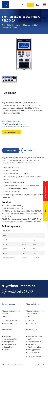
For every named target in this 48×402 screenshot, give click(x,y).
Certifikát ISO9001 (34, 342)
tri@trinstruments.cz (9, 323)
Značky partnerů (34, 350)
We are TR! (32, 344)
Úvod (3, 25)
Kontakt (7, 350)
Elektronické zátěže (9, 27)
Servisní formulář (34, 352)
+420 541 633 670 (20, 291)
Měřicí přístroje (12, 25)
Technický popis (11, 150)
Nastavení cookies (34, 357)
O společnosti (9, 347)
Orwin (44, 365)
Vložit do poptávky (10, 132)
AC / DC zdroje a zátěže (28, 25)
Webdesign (38, 365)
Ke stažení (28, 150)
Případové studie (10, 344)
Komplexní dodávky (10, 339)
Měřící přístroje (9, 342)
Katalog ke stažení (34, 347)
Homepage (7, 336)
